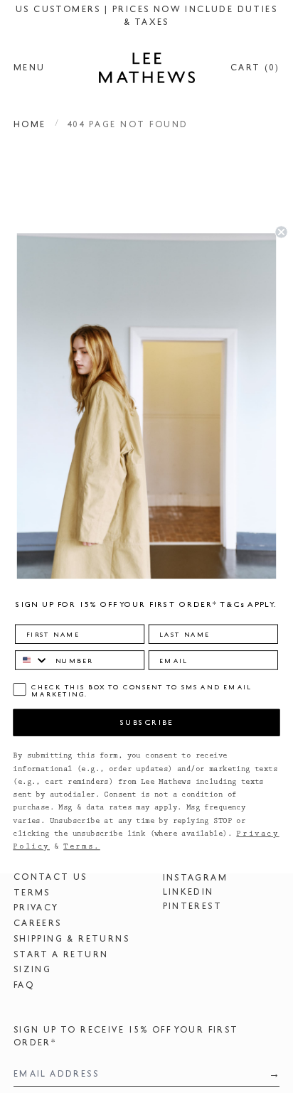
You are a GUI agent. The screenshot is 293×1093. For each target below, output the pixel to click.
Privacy (36, 907)
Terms (32, 893)
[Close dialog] (281, 231)
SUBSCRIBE (147, 722)
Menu (30, 67)
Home (30, 124)
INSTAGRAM (195, 878)
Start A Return (61, 954)
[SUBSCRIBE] (270, 1074)
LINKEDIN (188, 892)
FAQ (24, 985)
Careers (38, 923)
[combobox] (32, 660)
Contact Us (50, 877)
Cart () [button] (254, 67)
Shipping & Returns (71, 939)
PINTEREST (193, 906)
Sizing (32, 969)
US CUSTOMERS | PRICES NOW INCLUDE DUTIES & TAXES (146, 15)
